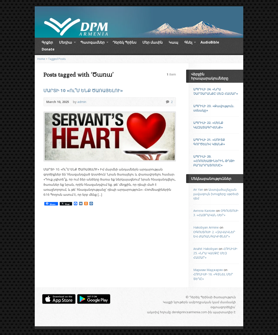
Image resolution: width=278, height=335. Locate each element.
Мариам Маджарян (208, 270)
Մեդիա (65, 43)
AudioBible (209, 42)
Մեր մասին (152, 42)
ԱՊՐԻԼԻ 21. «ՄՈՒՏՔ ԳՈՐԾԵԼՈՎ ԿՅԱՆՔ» (209, 142)
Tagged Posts (57, 59)
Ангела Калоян (204, 211)
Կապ (173, 42)
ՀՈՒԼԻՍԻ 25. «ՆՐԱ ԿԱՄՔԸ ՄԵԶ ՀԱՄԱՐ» (215, 253)
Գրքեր (47, 42)
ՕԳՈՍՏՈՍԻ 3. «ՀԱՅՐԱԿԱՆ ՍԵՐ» (215, 213)
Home (41, 59)
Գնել (188, 43)
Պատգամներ (92, 43)
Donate (48, 49)
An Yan (198, 189)
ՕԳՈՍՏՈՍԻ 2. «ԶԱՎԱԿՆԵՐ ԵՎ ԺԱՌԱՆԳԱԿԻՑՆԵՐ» (214, 234)
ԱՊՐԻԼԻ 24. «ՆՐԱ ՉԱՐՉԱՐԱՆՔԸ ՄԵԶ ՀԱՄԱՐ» (215, 91)
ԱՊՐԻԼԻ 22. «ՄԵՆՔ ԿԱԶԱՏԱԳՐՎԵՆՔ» (208, 125)
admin (81, 102)
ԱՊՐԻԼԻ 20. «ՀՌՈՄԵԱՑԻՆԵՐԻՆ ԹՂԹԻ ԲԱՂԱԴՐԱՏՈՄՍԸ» (214, 160)
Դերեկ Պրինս (124, 42)
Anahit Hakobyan (205, 249)
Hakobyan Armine (206, 227)
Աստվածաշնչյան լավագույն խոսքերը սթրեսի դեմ (216, 193)
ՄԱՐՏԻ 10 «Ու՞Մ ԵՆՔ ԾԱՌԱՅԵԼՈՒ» (83, 90)
